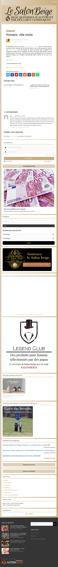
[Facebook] (12, 74)
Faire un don (7, 482)
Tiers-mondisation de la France (17, 541)
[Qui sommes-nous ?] (26, 514)
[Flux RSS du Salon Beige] (30, 514)
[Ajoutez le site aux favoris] (29, 514)
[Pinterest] (16, 74)
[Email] (33, 74)
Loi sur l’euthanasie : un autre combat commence (17, 549)
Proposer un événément (29, 471)
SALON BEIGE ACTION (29, 166)
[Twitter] (8, 74)
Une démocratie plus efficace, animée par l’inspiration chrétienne (18, 526)
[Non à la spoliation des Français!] (29, 206)
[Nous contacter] (27, 514)
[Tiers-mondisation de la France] (5, 546)
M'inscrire (52, 161)
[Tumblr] (29, 74)
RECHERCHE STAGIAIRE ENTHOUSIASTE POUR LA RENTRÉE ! (22, 456)
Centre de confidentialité (11, 495)
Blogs (5, 480)
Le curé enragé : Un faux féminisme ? (14, 85)
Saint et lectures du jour (11, 490)
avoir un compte (13, 136)
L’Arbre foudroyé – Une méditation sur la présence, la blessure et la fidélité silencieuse (18, 535)
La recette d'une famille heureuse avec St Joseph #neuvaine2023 (26, 314)
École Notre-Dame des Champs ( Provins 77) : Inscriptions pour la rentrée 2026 (26, 445)
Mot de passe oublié (49, 154)
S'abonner (34, 536)
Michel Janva (15, 39)
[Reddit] (25, 74)
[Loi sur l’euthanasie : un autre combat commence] (5, 553)
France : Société (10, 30)
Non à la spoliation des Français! (15, 209)
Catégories (7, 487)
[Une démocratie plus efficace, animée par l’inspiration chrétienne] (5, 531)
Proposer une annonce (29, 464)
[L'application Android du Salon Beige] (32, 514)
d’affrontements (13, 49)
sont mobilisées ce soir (31, 46)
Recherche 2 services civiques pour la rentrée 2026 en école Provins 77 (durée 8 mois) (28, 450)
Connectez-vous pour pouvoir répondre (19, 127)
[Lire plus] (38, 211)
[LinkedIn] (20, 74)
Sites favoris (7, 492)
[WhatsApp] (37, 74)
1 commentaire (14, 41)
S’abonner (7, 485)
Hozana (41, 314)
